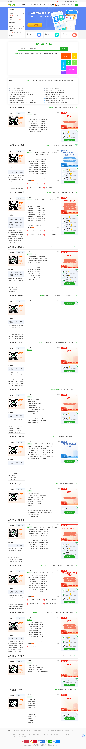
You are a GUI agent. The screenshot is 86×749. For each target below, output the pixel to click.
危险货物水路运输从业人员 (59, 612)
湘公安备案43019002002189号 (54, 747)
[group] (43, 18)
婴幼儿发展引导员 (62, 519)
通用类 (64, 655)
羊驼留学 (19, 736)
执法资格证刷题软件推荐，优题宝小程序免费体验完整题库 (16, 177)
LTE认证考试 (62, 389)
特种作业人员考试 (60, 730)
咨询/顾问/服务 (58, 655)
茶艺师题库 (28, 730)
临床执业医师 (11, 19)
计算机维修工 (70, 519)
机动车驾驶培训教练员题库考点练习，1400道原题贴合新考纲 (16, 645)
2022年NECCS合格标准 (12, 477)
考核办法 (21, 545)
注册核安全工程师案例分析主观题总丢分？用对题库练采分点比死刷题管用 (16, 604)
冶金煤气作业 (20, 28)
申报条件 (16, 545)
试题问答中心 (38, 53)
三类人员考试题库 (16, 730)
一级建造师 (56, 80)
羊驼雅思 (68, 734)
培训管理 (11, 274)
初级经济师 (38, 80)
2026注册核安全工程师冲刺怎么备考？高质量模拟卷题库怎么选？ (16, 595)
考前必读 (16, 172)
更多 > (76, 80)
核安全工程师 (43, 565)
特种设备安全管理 (69, 565)
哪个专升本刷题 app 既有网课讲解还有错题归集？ (16, 232)
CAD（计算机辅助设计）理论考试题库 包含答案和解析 (16, 419)
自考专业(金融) (61, 192)
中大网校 (51, 734)
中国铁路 (71, 145)
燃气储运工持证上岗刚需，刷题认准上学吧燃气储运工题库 (16, 550)
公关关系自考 (34, 730)
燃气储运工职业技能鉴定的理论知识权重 (15, 559)
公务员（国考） (11, 15)
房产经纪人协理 (46, 730)
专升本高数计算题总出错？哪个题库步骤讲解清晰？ (16, 238)
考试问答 (16, 224)
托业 (67, 436)
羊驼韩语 (14, 736)
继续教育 (11, 275)
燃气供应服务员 (54, 519)
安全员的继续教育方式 (12, 291)
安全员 (48, 246)
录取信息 (21, 222)
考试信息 (16, 219)
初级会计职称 (11, 32)
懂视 (59, 734)
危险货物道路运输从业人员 (47, 612)
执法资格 (47, 145)
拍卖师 (71, 107)
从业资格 (71, 689)
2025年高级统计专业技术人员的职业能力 (15, 374)
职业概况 (11, 272)
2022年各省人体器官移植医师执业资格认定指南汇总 (16, 336)
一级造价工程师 (62, 80)
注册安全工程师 (70, 80)
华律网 (29, 734)
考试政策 (11, 218)
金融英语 (71, 436)
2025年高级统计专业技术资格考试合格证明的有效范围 (16, 372)
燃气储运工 (48, 519)
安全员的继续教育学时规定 (13, 289)
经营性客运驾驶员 (69, 612)
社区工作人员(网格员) (55, 145)
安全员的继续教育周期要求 (13, 287)
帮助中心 (46, 744)
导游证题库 (23, 730)
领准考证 (11, 219)
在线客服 (76, 1)
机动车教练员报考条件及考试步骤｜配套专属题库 (16, 649)
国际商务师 (51, 107)
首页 (19, 4)
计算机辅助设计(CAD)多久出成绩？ (14, 428)
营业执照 (61, 747)
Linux (72, 389)
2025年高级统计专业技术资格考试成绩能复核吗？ (16, 383)
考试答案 (67, 730)
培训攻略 (11, 321)
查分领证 (21, 172)
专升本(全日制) (48, 192)
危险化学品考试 (53, 730)
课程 (31, 4)
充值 (44, 4)
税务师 (15, 32)
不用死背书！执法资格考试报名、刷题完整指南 (16, 188)
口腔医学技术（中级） (49, 295)
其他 (68, 655)
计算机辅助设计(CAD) (54, 389)
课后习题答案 (45, 53)
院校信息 (11, 222)
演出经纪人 (40, 730)
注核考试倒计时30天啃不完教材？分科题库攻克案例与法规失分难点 (16, 608)
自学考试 (54, 192)
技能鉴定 (32, 53)
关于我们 (35, 744)
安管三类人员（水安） (68, 246)
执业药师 (20, 19)
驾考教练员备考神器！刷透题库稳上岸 (15, 651)
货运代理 (71, 483)
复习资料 (16, 225)
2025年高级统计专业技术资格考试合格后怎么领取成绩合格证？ (16, 379)
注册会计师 (19, 32)
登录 (9, 1)
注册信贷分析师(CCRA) (49, 342)
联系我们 (50, 744)
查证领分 (16, 415)
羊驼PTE (63, 734)
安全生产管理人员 (51, 565)
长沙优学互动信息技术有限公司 (28, 747)
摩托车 (61, 689)
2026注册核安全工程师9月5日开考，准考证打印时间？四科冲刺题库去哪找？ (16, 597)
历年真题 (21, 225)
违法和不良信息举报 (70, 1)
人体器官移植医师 (40, 295)
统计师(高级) (41, 342)
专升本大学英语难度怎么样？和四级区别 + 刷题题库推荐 (16, 236)
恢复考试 (66, 689)
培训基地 (11, 322)
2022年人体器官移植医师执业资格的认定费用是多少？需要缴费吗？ (16, 334)
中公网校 (33, 734)
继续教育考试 (27, 53)
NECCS (54, 436)
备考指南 (11, 172)
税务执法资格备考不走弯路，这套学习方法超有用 (16, 181)
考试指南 (36, 4)
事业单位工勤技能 (64, 145)
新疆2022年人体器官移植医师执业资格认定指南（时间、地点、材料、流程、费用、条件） (16, 338)
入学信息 (11, 224)
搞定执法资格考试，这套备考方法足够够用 (16, 175)
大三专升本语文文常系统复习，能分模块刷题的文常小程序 (16, 230)
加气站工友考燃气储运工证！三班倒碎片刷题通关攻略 (16, 548)
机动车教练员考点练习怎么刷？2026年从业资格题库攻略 (16, 647)
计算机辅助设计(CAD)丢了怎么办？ (14, 430)
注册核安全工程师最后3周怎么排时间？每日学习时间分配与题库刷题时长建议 (16, 606)
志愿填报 (21, 221)
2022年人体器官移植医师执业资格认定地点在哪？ (16, 327)
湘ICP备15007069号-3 (45, 747)
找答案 (23, 4)
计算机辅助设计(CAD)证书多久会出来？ (15, 426)
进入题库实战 (69, 140)
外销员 (66, 483)
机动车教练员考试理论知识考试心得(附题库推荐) (16, 641)
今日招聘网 (24, 736)
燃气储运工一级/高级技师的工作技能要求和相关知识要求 (16, 561)
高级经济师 (50, 80)
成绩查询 (11, 221)
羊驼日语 (72, 734)
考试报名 (16, 218)
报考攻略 (16, 272)
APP (40, 4)
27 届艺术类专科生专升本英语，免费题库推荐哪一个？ (16, 234)
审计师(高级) (70, 342)
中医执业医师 (16, 19)
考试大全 (64, 1)
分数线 (16, 221)
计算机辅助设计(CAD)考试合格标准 (14, 432)
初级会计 (28, 80)
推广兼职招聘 (59, 1)
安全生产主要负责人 (60, 565)
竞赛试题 (51, 53)
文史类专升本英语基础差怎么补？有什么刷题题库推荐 (16, 242)
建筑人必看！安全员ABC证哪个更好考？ (15, 278)
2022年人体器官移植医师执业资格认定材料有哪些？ (16, 325)
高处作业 (15, 28)
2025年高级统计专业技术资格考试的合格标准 (16, 385)
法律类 (71, 655)
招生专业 (16, 222)
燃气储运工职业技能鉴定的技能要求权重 (15, 557)
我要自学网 (24, 734)
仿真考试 (57, 689)
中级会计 (33, 80)
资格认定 (21, 321)
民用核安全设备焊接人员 (64, 107)
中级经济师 (44, 80)
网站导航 (43, 744)
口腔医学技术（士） (69, 295)
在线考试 (37, 734)
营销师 (56, 107)
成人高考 (71, 730)
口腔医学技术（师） (59, 295)
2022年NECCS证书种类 (12, 466)
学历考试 (21, 53)
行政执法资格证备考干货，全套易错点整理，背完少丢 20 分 (16, 179)
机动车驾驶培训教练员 (36, 612)
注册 (11, 1)
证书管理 (21, 274)
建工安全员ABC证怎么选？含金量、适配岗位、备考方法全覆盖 (16, 280)
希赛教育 (14, 734)
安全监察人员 (11, 28)
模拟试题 (11, 227)
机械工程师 (53, 246)
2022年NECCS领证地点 (12, 475)
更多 (76, 107)
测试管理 (16, 274)
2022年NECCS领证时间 (12, 473)
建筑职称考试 (59, 246)
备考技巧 (21, 224)
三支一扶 (16, 15)
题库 (27, 4)
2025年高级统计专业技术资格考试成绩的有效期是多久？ (16, 381)
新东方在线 (43, 734)
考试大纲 (21, 218)
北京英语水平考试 (61, 436)
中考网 (47, 734)
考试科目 (21, 219)
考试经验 (11, 225)
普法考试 (56, 53)
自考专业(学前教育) (69, 192)
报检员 (56, 483)
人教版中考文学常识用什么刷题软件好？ (15, 240)
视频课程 (19, 734)
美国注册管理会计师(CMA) (61, 342)
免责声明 (39, 744)
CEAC (68, 389)
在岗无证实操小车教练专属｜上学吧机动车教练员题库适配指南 (16, 643)
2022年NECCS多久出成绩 (13, 479)
